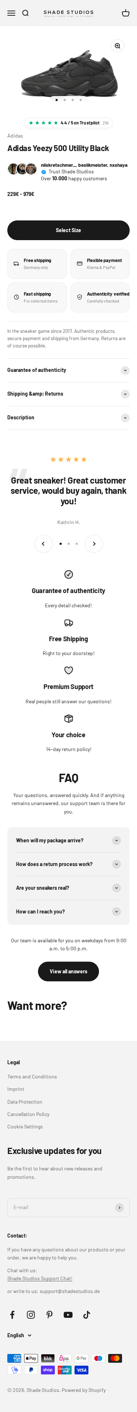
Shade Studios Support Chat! (39, 1278)
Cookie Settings (25, 1126)
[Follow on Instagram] (31, 1315)
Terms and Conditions (32, 1076)
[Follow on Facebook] (12, 1315)
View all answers (68, 971)
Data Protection (24, 1102)
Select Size (68, 230)
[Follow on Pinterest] (49, 1315)
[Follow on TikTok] (87, 1315)
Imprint (15, 1089)
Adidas (15, 135)
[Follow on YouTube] (68, 1315)
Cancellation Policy (28, 1114)
